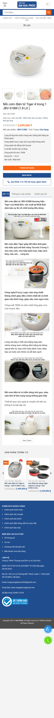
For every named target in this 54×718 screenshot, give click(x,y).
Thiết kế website (45, 620)
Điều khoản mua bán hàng (15, 551)
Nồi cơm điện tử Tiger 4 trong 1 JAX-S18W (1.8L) (15, 484)
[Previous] (6, 58)
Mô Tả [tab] (6, 194)
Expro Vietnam (28, 623)
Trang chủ (7, 18)
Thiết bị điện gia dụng (23, 18)
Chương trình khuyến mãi (14, 547)
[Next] (47, 58)
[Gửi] (48, 12)
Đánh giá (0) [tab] (41, 194)
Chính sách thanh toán (13, 510)
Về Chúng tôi (9, 538)
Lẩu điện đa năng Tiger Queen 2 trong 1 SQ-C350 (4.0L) (38, 485)
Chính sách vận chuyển (13, 514)
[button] (48, 4)
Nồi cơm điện (37, 118)
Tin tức (7, 542)
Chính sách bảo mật (12, 528)
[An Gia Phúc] (27, 4)
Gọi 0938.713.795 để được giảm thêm (28, 182)
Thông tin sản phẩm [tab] (21, 194)
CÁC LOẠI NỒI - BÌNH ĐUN (21, 118)
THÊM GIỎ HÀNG (27, 168)
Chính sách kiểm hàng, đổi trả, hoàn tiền (20, 523)
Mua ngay (27, 175)
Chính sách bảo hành (12, 519)
